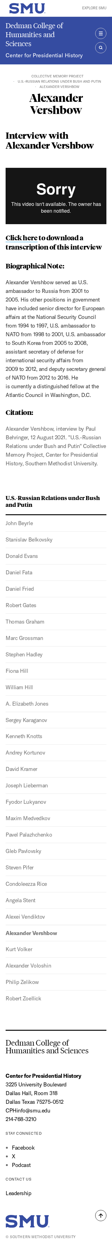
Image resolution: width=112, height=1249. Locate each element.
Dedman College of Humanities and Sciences (34, 34)
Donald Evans (22, 555)
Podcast (21, 1164)
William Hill (19, 687)
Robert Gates (21, 605)
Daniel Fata (19, 572)
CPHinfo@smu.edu (28, 1110)
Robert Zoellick (23, 998)
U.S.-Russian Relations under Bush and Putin (59, 81)
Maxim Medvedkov (28, 818)
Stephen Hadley (24, 654)
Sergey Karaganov (26, 720)
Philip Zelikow (22, 982)
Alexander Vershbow (31, 933)
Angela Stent (20, 900)
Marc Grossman (24, 638)
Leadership (18, 1193)
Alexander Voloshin (28, 965)
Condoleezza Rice (26, 883)
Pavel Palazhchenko (29, 834)
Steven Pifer (20, 867)
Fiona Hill (17, 670)
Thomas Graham (25, 621)
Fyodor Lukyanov (26, 801)
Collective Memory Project (57, 76)
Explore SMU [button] (94, 8)
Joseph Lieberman (27, 785)
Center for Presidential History (44, 55)
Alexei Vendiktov (25, 916)
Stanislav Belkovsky (29, 539)
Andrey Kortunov (25, 752)
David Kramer (21, 768)
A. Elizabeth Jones (27, 703)
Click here (22, 237)
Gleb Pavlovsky (23, 851)
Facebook (23, 1147)
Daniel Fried (20, 588)
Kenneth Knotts (24, 736)
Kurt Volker (19, 949)
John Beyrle (19, 523)
